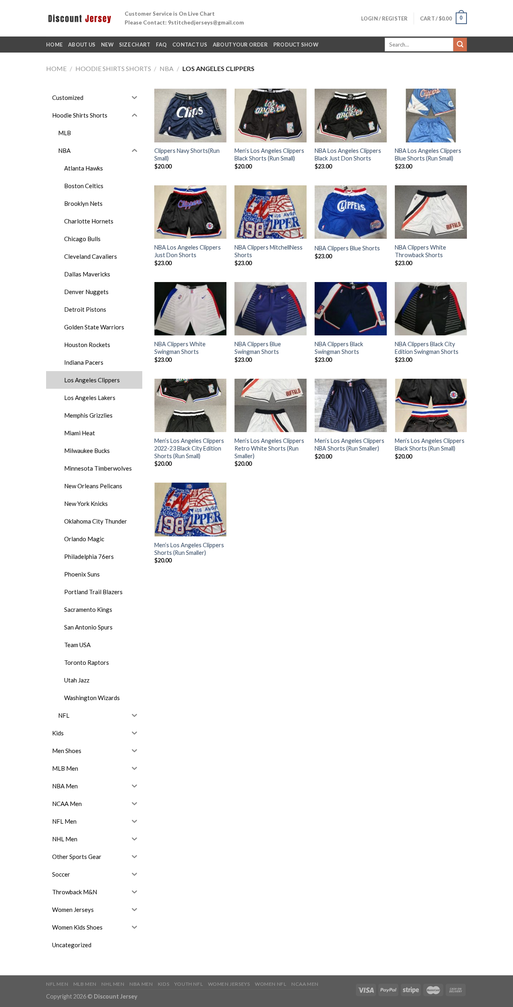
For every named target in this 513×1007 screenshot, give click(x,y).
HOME (54, 44)
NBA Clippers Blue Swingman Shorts (257, 348)
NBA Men (141, 984)
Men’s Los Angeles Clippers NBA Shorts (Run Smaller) (349, 444)
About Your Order (240, 44)
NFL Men (57, 984)
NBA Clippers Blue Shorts (347, 248)
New (107, 44)
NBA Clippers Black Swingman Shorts (339, 348)
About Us (81, 44)
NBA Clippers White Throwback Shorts (420, 251)
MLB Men (85, 984)
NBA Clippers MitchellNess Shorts (268, 251)
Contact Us (189, 44)
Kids (163, 984)
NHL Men (112, 984)
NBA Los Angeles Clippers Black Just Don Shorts (348, 154)
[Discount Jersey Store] (79, 18)
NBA (167, 68)
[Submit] (460, 44)
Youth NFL (188, 984)
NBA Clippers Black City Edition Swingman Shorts (426, 348)
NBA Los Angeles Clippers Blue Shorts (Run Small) (428, 154)
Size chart (135, 44)
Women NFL (271, 984)
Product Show (295, 44)
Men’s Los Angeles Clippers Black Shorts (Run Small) (269, 154)
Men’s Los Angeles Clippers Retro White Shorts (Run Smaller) (269, 448)
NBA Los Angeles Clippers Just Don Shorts (187, 251)
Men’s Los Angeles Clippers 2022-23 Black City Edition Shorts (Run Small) (189, 448)
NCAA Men (305, 984)
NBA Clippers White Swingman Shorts (180, 348)
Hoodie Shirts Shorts (113, 68)
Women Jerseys (229, 984)
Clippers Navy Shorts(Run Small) (187, 154)
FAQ (161, 44)
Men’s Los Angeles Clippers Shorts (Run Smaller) (189, 549)
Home (56, 68)
